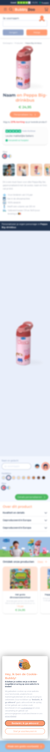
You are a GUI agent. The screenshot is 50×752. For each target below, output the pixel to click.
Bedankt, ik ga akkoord (25, 723)
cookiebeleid (26, 708)
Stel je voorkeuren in (25, 731)
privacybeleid (10, 716)
